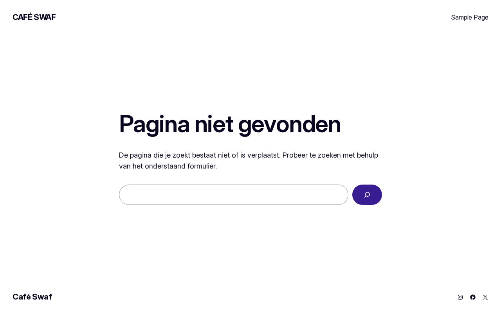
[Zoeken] (367, 195)
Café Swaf (34, 17)
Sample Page (469, 17)
